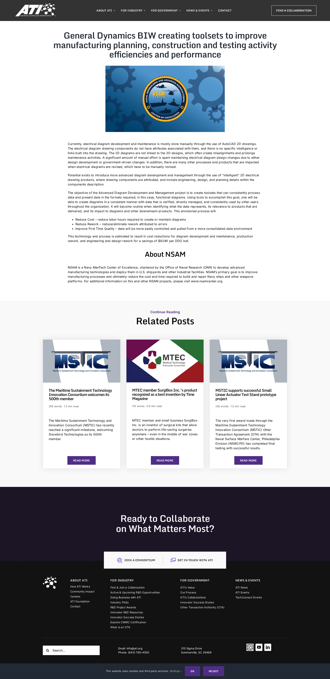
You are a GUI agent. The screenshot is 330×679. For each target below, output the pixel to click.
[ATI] (250, 647)
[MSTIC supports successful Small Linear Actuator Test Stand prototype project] (248, 342)
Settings (175, 671)
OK (192, 671)
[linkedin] (267, 647)
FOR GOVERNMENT (194, 580)
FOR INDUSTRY (122, 580)
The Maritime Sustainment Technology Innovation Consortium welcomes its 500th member (80, 394)
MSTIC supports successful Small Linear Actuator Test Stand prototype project (245, 394)
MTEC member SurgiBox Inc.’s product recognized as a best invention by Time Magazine (164, 394)
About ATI (79, 580)
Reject (213, 671)
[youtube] (259, 647)
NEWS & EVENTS (247, 580)
